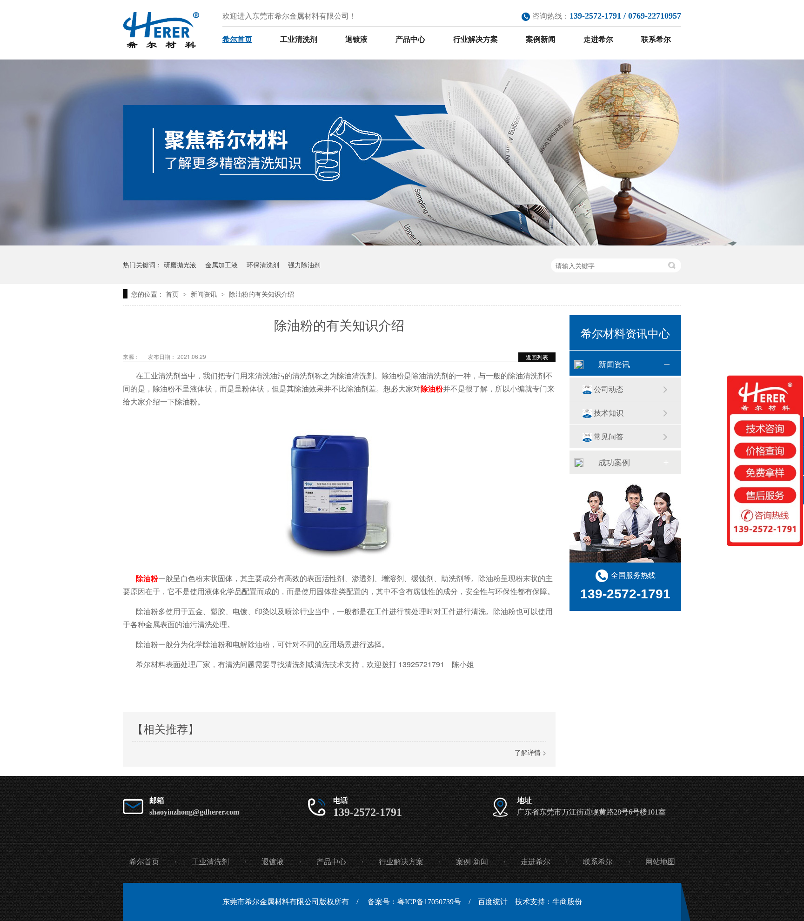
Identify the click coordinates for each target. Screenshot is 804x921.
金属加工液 (221, 264)
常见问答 (608, 436)
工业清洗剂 (298, 39)
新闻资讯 (205, 293)
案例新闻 (541, 39)
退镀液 (356, 39)
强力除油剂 (304, 264)
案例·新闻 (472, 862)
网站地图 (660, 862)
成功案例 (614, 462)
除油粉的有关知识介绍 (261, 293)
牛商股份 (567, 902)
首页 (173, 293)
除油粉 (432, 388)
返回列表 (537, 357)
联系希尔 (656, 39)
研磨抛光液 (180, 264)
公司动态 (608, 389)
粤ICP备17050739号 (429, 902)
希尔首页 (237, 39)
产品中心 (410, 39)
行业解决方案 (475, 39)
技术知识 (608, 412)
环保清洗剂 (263, 264)
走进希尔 (598, 39)
